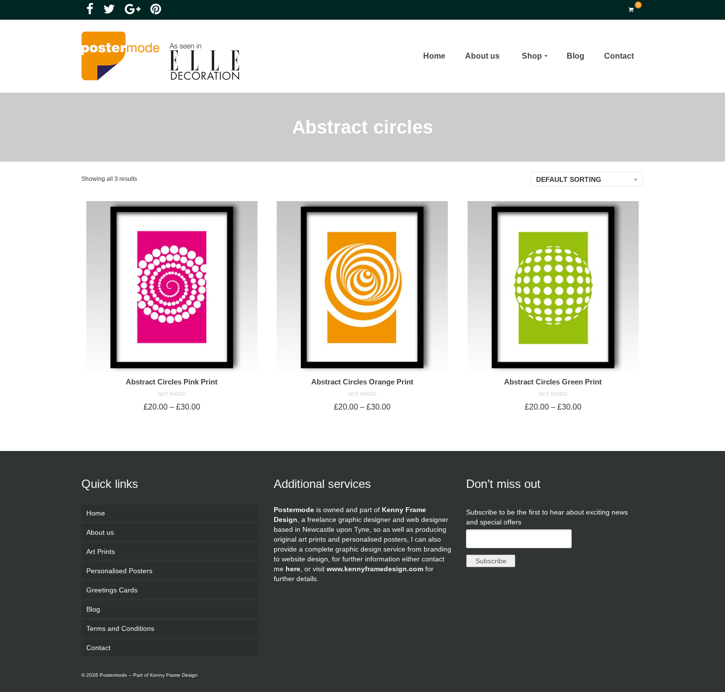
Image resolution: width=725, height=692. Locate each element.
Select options (172, 424)
